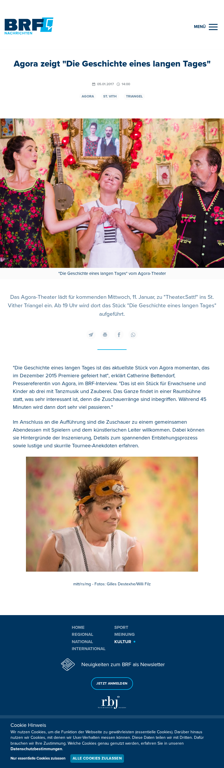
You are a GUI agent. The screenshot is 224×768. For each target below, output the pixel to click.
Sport (121, 627)
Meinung (124, 634)
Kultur (122, 641)
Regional (82, 634)
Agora (88, 96)
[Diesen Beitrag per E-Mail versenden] (91, 334)
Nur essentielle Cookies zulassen (38, 758)
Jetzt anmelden (111, 683)
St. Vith (110, 96)
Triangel (134, 96)
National (82, 641)
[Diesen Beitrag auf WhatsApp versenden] (133, 334)
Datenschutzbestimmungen (36, 748)
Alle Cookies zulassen (97, 758)
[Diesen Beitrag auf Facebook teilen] (119, 334)
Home (78, 627)
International (89, 648)
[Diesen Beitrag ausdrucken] (105, 334)
